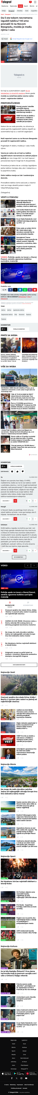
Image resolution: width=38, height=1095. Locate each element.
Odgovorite (6, 501)
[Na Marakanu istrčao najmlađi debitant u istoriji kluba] (19, 869)
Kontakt (25, 1088)
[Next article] (36, 547)
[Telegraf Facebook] (12, 1078)
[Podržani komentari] (17, 471)
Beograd (7, 14)
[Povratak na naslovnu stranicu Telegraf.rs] (6, 2)
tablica (3, 310)
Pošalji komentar (19, 329)
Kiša (15, 314)
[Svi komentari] (12, 471)
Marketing (13, 1084)
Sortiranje (5, 471)
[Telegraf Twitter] (16, 1078)
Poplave (3, 319)
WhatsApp (22, 297)
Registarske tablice (7, 314)
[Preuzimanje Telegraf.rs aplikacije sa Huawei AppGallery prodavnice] (31, 1073)
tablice (9, 310)
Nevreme (21, 314)
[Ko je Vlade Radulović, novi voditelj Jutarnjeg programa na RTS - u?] (8, 222)
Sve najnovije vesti (19, 664)
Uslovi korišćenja (26, 303)
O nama (6, 1084)
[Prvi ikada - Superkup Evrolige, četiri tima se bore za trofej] (8, 909)
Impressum (20, 1084)
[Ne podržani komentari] (22, 471)
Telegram (4, 299)
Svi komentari (19, 557)
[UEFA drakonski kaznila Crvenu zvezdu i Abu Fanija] (8, 935)
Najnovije (8, 672)
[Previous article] (1, 547)
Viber (29, 297)
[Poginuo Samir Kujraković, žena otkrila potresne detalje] (8, 250)
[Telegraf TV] (26, 1078)
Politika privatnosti (16, 1088)
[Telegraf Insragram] (21, 1078)
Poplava (28, 314)
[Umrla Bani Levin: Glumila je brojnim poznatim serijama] (8, 1001)
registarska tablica (18, 310)
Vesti (2, 14)
